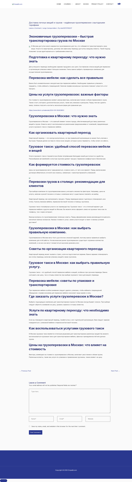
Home (59, 4)
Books (86, 4)
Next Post (115, 371)
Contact (109, 4)
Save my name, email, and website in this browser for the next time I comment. (58, 426)
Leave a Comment (35, 28)
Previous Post (25, 371)
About (78, 4)
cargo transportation (50, 28)
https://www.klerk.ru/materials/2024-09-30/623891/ (46, 110)
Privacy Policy (97, 4)
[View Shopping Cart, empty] (118, 4)
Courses (67, 4)
